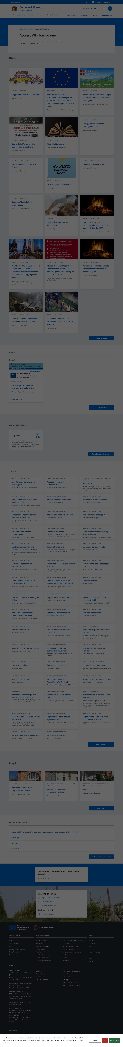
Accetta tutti (114, 1040)
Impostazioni (95, 1040)
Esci (104, 1040)
